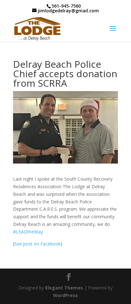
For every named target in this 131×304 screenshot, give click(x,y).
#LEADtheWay (28, 232)
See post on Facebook (37, 244)
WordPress (65, 295)
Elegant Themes (64, 288)
